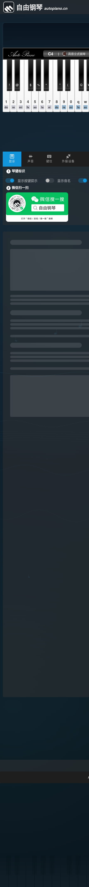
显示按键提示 (27, 181)
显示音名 (64, 181)
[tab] (12, 159)
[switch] (51, 180)
